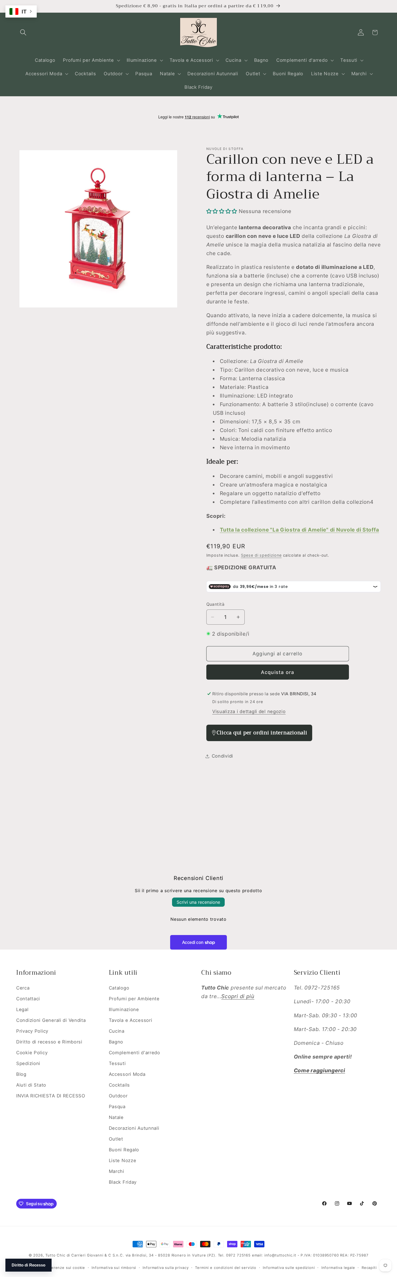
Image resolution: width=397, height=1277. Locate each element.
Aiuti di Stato (31, 1084)
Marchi (116, 1171)
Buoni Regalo (124, 1149)
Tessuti (117, 1063)
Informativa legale (338, 1267)
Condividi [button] (222, 756)
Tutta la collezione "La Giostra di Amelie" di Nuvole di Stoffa (299, 529)
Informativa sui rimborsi (114, 1267)
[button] (23, 32)
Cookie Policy (32, 1052)
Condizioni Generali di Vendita (51, 1020)
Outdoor (118, 1095)
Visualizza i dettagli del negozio (249, 711)
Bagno (116, 1041)
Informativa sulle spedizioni (289, 1267)
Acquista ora (277, 672)
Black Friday (123, 1181)
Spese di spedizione (261, 555)
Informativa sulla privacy (166, 1267)
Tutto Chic (55, 1255)
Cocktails (119, 1084)
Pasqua (117, 1106)
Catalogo (119, 988)
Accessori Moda (127, 1074)
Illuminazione (124, 1009)
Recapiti (369, 1267)
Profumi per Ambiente (134, 998)
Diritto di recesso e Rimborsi (49, 1041)
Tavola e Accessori (130, 1020)
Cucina (117, 1030)
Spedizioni (28, 1063)
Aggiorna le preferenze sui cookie (52, 1267)
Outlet (116, 1138)
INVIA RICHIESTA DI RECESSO (50, 1095)
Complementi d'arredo (134, 1052)
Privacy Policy (32, 1030)
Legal (22, 1009)
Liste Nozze (122, 1160)
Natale (116, 1117)
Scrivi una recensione (198, 902)
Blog (21, 1074)
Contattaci (28, 998)
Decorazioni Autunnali (134, 1128)
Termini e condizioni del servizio (225, 1267)
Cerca (23, 988)
